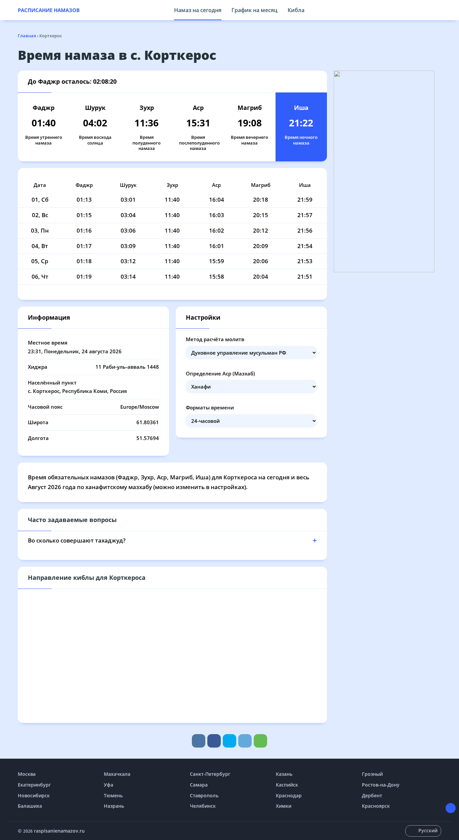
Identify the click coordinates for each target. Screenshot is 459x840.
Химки (283, 806)
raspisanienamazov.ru (59, 831)
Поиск (437, 10)
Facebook (214, 741)
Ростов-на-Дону (381, 785)
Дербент (372, 795)
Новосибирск (34, 795)
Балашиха (30, 806)
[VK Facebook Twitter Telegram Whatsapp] (229, 741)
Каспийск (287, 785)
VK (198, 741)
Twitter (229, 741)
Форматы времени (210, 407)
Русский (427, 830)
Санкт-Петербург (210, 774)
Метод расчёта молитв (215, 339)
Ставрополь (204, 795)
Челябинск (203, 806)
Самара (199, 785)
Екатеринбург (34, 785)
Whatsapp (260, 741)
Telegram (245, 741)
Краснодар (289, 795)
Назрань (114, 806)
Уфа (108, 785)
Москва (27, 774)
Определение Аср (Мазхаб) (220, 373)
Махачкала (117, 774)
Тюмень (113, 795)
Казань (284, 774)
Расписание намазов (49, 10)
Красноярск (376, 806)
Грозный (372, 774)
